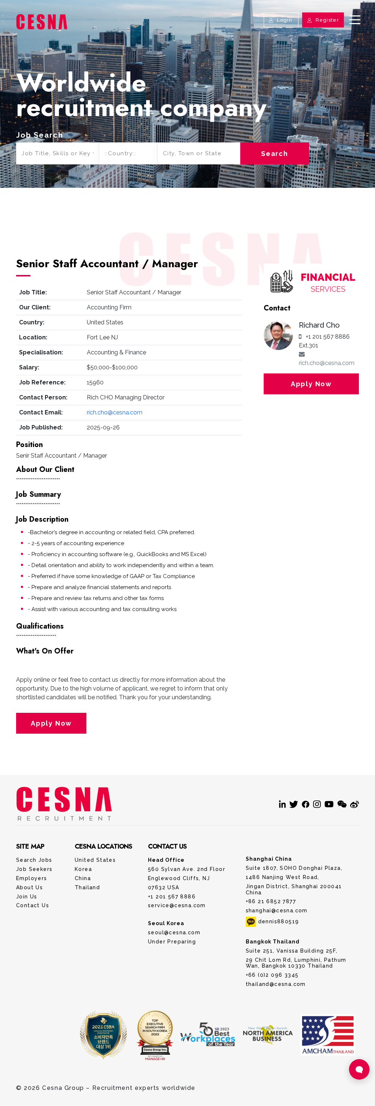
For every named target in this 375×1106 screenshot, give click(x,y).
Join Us (26, 897)
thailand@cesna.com (276, 984)
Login (284, 20)
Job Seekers (34, 869)
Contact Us (187, 12)
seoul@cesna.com (174, 932)
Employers (31, 878)
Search (274, 153)
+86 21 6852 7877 (271, 901)
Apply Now (51, 723)
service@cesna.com (177, 905)
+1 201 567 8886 (172, 897)
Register (326, 20)
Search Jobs (34, 860)
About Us (29, 887)
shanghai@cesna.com (277, 910)
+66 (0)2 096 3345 (272, 975)
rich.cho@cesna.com (114, 412)
